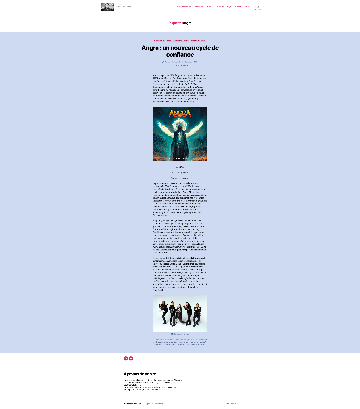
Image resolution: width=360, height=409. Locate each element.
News (209, 7)
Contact (246, 7)
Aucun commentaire (181, 65)
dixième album (160, 342)
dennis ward (202, 340)
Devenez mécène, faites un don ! (228, 7)
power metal (159, 344)
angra (167, 340)
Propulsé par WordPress (154, 404)
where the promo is (197, 344)
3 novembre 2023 (191, 62)
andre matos (159, 340)
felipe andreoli (179, 342)
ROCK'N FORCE (136, 404)
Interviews (199, 7)
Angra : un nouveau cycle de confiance (180, 51)
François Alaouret (174, 62)
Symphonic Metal (198, 40)
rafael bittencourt (171, 344)
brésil (185, 340)
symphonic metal (184, 344)
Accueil (177, 7)
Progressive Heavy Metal (178, 40)
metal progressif (200, 342)
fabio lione (170, 342)
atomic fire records (176, 340)
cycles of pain (193, 340)
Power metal (159, 40)
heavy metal (189, 342)
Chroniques (186, 7)
